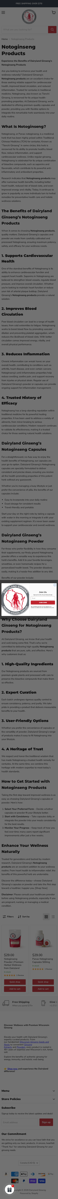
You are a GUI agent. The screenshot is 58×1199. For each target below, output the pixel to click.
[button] (9, 1189)
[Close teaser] (17, 1181)
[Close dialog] (55, 585)
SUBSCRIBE (43, 602)
